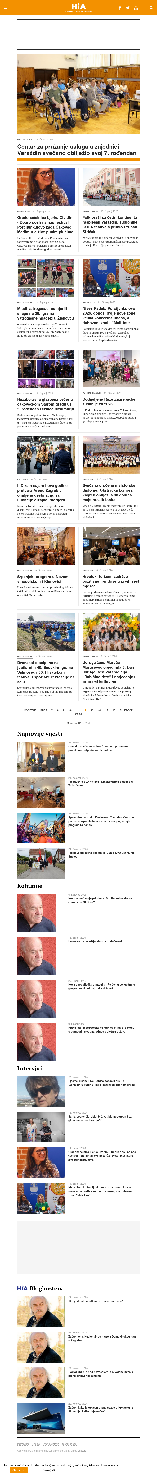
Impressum (23, 1443)
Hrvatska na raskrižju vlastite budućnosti (95, 941)
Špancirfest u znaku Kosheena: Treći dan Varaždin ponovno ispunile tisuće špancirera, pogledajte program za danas (101, 821)
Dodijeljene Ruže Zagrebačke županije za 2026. (109, 401)
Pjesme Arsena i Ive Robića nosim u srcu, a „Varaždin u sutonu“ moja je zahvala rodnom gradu (101, 1083)
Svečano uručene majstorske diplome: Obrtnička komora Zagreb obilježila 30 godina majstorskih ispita (109, 492)
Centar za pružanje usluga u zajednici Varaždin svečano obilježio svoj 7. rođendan (77, 149)
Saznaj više (49, 1470)
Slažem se (18, 1470)
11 (77, 710)
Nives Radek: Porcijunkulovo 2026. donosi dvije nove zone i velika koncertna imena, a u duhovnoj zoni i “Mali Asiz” (110, 315)
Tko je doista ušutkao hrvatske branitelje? (96, 1301)
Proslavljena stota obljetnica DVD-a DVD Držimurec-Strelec (102, 854)
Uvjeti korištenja (51, 1443)
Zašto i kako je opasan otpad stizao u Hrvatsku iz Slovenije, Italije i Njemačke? (100, 1409)
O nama (36, 1443)
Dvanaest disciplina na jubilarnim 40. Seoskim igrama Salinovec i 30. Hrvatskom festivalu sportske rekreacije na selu (46, 672)
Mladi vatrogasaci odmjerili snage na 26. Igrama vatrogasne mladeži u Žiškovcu (45, 313)
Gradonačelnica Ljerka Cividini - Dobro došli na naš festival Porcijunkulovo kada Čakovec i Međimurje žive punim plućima (45, 225)
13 (92, 710)
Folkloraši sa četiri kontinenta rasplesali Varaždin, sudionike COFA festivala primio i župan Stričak (110, 224)
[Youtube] (136, 8)
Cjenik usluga (69, 1443)
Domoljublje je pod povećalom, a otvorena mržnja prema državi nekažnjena (100, 1374)
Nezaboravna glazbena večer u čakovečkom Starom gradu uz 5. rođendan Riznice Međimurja (45, 404)
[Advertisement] (87, 36)
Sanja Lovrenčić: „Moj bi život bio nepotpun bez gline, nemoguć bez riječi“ (100, 1118)
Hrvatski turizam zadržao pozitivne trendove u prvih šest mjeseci (111, 581)
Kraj (78, 714)
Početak (30, 710)
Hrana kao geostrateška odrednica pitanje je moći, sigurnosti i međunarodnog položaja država (101, 1029)
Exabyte (82, 1450)
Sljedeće (126, 710)
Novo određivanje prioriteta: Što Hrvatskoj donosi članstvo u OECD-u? (100, 900)
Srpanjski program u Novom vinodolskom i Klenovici (43, 579)
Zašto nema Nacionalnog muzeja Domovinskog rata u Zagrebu (102, 1338)
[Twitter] (128, 8)
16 (114, 710)
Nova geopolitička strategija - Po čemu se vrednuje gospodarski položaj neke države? (101, 986)
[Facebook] (120, 8)
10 (70, 710)
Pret (43, 710)
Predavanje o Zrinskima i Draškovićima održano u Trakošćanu (100, 783)
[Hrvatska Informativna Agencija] (78, 7)
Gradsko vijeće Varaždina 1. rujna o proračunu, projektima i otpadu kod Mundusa (98, 748)
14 (99, 710)
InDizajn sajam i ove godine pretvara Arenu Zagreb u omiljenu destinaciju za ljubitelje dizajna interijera (42, 493)
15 (106, 710)
